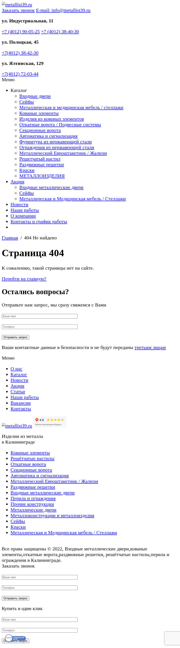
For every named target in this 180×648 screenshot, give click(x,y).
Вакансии (21, 403)
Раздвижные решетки (41, 164)
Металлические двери (33, 509)
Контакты (21, 408)
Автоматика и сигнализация (48, 136)
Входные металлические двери (51, 187)
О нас (16, 368)
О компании (23, 215)
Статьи (18, 391)
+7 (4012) (21, 31)
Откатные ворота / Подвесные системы (60, 124)
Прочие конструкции (32, 504)
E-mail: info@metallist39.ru (63, 10)
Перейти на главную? (24, 278)
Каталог (19, 374)
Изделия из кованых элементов (51, 119)
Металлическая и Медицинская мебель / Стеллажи (72, 198)
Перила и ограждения (33, 498)
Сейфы (26, 101)
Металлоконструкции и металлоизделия (52, 515)
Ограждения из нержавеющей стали (56, 147)
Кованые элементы (39, 113)
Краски (26, 170)
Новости (19, 204)
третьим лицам (150, 347)
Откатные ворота (28, 464)
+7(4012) (20, 52)
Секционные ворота (40, 130)
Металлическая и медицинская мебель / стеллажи (71, 107)
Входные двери (35, 96)
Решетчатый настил (39, 158)
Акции (17, 181)
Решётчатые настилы (32, 458)
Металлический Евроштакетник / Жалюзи (63, 153)
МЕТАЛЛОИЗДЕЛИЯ (42, 176)
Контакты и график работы (39, 221)
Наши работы (25, 210)
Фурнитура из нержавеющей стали (55, 141)
